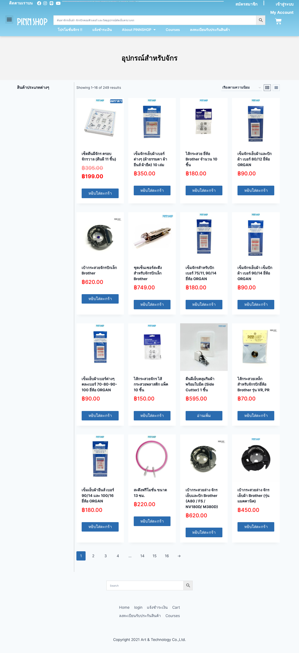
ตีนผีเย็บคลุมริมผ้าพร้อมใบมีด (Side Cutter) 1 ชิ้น (200, 384)
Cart (176, 607)
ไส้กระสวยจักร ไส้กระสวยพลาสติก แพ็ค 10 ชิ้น (151, 384)
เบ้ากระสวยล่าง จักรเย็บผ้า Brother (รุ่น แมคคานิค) (253, 495)
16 (167, 556)
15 (155, 556)
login (138, 607)
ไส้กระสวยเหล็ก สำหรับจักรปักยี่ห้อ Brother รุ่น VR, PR (253, 384)
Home (124, 607)
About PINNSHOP (136, 29)
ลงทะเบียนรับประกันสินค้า (210, 29)
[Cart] (278, 21)
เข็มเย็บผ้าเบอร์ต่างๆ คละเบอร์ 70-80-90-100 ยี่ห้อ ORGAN (99, 384)
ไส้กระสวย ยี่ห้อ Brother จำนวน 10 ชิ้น (201, 159)
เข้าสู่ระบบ (285, 4)
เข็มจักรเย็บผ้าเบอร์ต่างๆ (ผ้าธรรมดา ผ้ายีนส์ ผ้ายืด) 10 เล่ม (150, 159)
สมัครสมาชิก (247, 4)
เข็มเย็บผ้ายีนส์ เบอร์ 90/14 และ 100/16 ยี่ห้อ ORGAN (98, 495)
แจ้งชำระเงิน (102, 29)
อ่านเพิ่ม (204, 415)
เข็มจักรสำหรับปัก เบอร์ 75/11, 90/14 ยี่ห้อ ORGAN (201, 273)
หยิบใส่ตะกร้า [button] (100, 193)
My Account (282, 12)
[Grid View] (267, 87)
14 (142, 556)
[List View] (276, 87)
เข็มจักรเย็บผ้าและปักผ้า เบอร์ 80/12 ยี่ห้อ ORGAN (254, 159)
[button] (9, 19)
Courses (173, 29)
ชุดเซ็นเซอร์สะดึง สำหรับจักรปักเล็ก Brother (148, 273)
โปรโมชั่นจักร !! (70, 29)
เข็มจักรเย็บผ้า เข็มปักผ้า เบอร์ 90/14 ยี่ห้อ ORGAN (254, 273)
